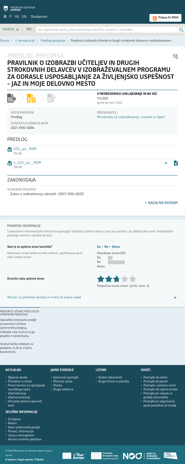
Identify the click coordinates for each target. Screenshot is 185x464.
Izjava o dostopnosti (21, 435)
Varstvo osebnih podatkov (24, 439)
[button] (175, 56)
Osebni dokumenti (110, 377)
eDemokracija (17, 393)
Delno (116, 246)
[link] (11, 29)
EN (24, 17)
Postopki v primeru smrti (159, 385)
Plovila (57, 385)
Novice (12, 423)
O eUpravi (14, 419)
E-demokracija (25, 40)
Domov (4, 40)
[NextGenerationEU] (105, 454)
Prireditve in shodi (20, 381)
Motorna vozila (62, 381)
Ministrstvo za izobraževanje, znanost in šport (131, 117)
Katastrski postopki (65, 377)
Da (99, 246)
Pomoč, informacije (21, 431)
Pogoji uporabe (25, 460)
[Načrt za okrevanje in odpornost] (141, 454)
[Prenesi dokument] (176, 163)
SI (5, 17)
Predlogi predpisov (53, 40)
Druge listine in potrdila (113, 381)
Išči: (29, 29)
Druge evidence (63, 389)
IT (10, 17)
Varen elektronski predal (24, 427)
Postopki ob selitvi (155, 377)
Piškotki (39, 460)
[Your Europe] (74, 454)
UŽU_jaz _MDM (25, 149)
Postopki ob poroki (155, 381)
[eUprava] (19, 6)
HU (17, 17)
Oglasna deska (17, 377)
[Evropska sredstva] (171, 454)
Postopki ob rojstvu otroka (160, 389)
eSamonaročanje (19, 397)
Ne (106, 246)
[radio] (124, 279)
